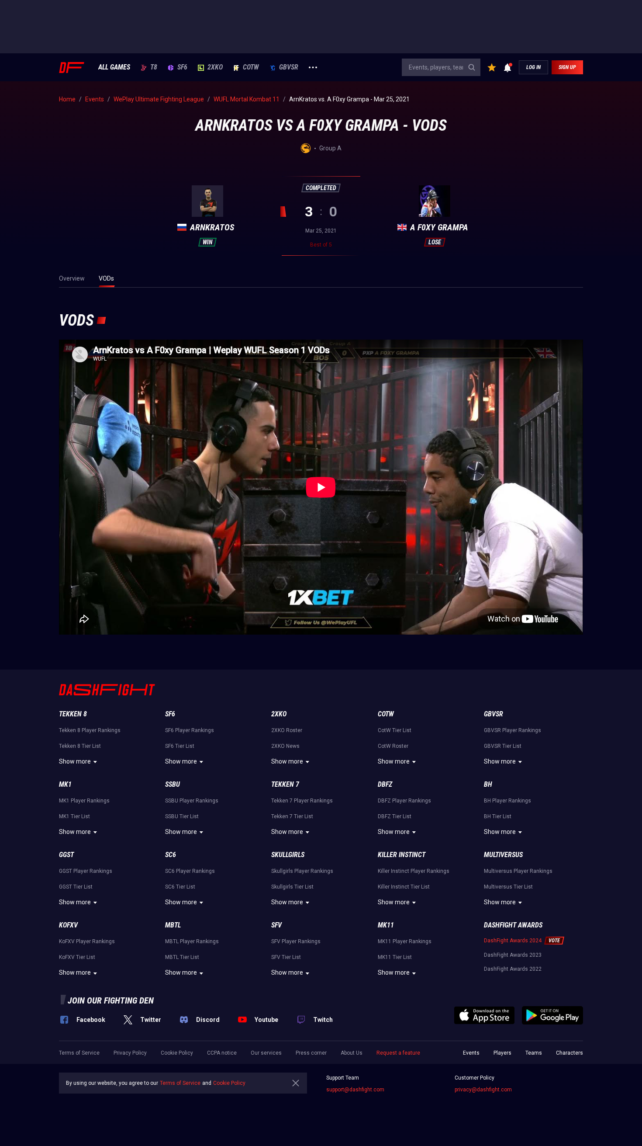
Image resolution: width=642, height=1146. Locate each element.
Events (471, 1053)
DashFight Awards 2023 (513, 955)
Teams (533, 1053)
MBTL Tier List (182, 957)
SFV (276, 925)
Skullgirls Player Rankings (302, 871)
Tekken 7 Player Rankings (302, 801)
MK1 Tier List (74, 816)
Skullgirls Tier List (292, 887)
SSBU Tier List (182, 816)
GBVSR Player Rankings (512, 730)
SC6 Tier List (180, 887)
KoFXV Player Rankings (87, 941)
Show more (75, 761)
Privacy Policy (130, 1053)
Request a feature (398, 1053)
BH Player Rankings (507, 801)
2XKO (215, 67)
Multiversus (503, 855)
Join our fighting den (111, 1000)
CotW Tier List (394, 730)
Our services (266, 1053)
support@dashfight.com (355, 1090)
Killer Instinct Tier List (404, 887)
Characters (569, 1053)
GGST (66, 855)
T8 (153, 67)
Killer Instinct (401, 855)
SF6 (182, 67)
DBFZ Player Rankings (404, 801)
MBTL (173, 925)
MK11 (386, 925)
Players (502, 1053)
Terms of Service (79, 1053)
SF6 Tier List (179, 746)
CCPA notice (222, 1053)
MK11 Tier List (395, 957)
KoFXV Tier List (77, 957)
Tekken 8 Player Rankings (90, 730)
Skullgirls (287, 855)
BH (488, 784)
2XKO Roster (286, 730)
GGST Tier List (76, 887)
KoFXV (68, 925)
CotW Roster (393, 746)
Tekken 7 (285, 784)
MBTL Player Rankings (192, 941)
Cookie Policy (177, 1053)
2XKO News (285, 746)
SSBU (172, 784)
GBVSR (288, 67)
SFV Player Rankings (296, 941)
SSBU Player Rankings (191, 801)
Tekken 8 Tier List (80, 746)
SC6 (170, 855)
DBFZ (385, 784)
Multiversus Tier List (508, 887)
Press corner (311, 1053)
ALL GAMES (114, 67)
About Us (351, 1053)
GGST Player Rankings (85, 871)
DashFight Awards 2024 (513, 941)
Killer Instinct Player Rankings (413, 871)
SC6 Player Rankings (190, 871)
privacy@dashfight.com (483, 1090)
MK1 (65, 784)
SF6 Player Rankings (189, 730)
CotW (251, 67)
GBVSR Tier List (502, 746)
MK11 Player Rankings (404, 941)
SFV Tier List (286, 957)
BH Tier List (497, 816)
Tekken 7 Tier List (292, 816)
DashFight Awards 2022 (513, 969)
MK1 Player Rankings (84, 801)
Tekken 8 (73, 714)
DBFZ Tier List (394, 816)
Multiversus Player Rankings (518, 871)
